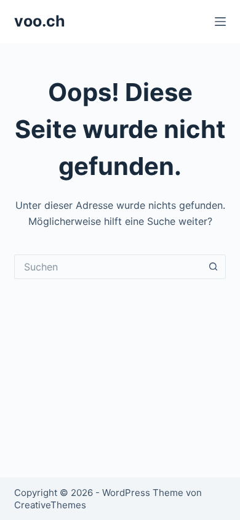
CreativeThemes (50, 505)
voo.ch (39, 21)
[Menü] (220, 21)
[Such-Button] (213, 266)
